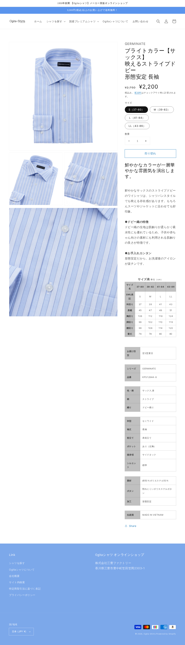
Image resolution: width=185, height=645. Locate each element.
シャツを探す (17, 563)
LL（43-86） (137, 125)
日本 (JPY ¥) (19, 631)
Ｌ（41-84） (137, 117)
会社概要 (14, 575)
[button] (55, 21)
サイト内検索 (17, 582)
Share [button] (132, 525)
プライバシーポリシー (22, 594)
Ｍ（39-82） (162, 109)
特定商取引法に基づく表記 (25, 588)
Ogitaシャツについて (22, 569)
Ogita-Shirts (150, 634)
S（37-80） (136, 109)
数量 (127, 133)
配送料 (138, 92)
